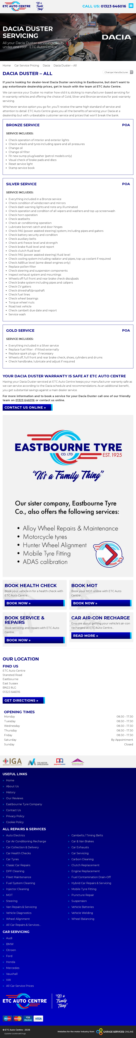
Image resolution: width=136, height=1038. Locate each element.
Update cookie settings (15, 1033)
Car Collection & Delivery (22, 847)
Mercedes (12, 968)
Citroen (11, 950)
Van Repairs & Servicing (21, 907)
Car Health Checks (18, 853)
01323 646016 (104, 6)
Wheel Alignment (18, 919)
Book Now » (18, 603)
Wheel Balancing (82, 919)
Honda (10, 962)
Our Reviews (14, 798)
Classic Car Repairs (18, 865)
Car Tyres (12, 859)
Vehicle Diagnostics (18, 913)
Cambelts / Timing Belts (87, 835)
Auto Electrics (15, 835)
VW (8, 980)
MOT (9, 895)
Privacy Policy (15, 816)
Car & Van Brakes (82, 841)
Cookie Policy (15, 822)
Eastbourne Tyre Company (24, 804)
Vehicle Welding (82, 913)
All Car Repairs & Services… (23, 925)
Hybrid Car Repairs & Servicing (91, 883)
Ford (9, 956)
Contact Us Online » (25, 407)
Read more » (85, 636)
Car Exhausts (80, 847)
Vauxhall (12, 974)
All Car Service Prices (20, 986)
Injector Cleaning (17, 889)
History (10, 792)
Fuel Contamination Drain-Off (91, 877)
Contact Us (13, 810)
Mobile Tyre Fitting (84, 889)
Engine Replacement (85, 871)
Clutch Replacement (85, 865)
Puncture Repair (82, 895)
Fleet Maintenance (18, 877)
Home (10, 780)
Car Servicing (80, 853)
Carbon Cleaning (82, 859)
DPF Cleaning (15, 871)
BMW (10, 944)
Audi (9, 938)
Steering (12, 901)
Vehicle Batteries (82, 907)
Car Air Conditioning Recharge (26, 841)
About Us (12, 786)
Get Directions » (21, 700)
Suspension (79, 901)
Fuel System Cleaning (20, 883)
